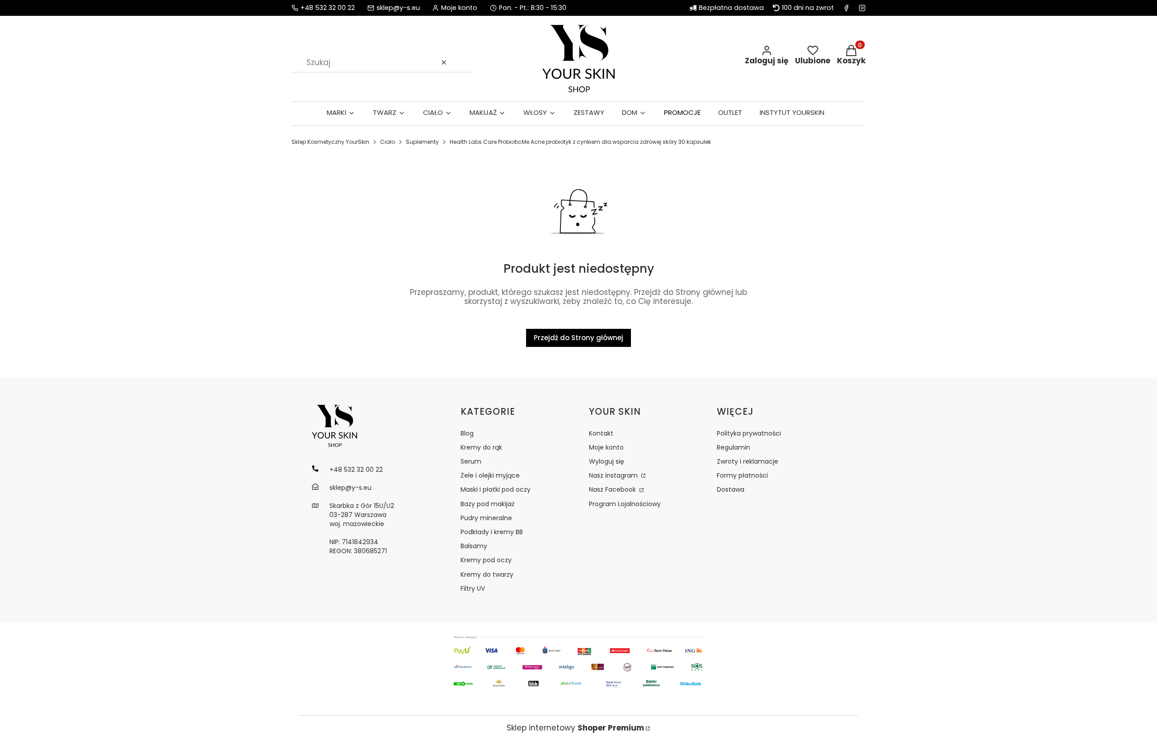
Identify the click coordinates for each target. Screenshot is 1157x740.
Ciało (387, 142)
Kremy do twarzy (487, 574)
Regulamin (733, 447)
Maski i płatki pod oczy (496, 489)
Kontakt (601, 433)
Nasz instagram (614, 475)
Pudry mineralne (486, 517)
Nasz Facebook (613, 489)
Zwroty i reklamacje (747, 461)
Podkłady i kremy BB (492, 531)
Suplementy (422, 142)
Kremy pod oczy (486, 559)
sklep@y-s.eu (398, 8)
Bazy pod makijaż (487, 503)
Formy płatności (742, 475)
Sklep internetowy (575, 727)
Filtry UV (473, 588)
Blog (467, 433)
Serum (471, 461)
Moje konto (606, 447)
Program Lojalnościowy (625, 503)
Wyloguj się (606, 461)
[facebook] (846, 8)
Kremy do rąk (481, 447)
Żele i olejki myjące (490, 475)
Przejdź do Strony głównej (578, 337)
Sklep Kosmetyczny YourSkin (330, 142)
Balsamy (474, 545)
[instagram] (862, 8)
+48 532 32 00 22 (328, 8)
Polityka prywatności (749, 433)
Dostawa (730, 489)
